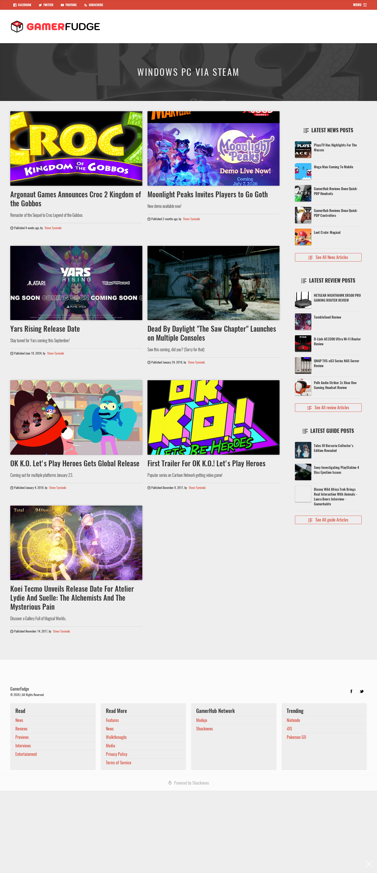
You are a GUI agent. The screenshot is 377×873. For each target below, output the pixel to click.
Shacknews (204, 728)
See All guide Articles (328, 520)
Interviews (23, 745)
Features (112, 720)
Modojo (201, 720)
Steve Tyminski (53, 228)
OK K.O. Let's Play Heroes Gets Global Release (75, 463)
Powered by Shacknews (191, 783)
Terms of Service (118, 762)
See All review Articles (328, 407)
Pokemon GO (296, 737)
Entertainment (26, 754)
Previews (22, 737)
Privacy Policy (116, 754)
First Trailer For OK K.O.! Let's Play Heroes (206, 463)
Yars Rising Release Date (45, 328)
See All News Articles (328, 257)
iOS (289, 728)
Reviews (21, 728)
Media (110, 745)
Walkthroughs (116, 737)
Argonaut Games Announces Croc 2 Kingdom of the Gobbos (75, 198)
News (19, 720)
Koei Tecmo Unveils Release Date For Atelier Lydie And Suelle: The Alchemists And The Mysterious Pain (72, 597)
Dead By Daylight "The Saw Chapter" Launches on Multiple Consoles (211, 333)
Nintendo (293, 720)
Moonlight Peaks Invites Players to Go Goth (207, 194)
